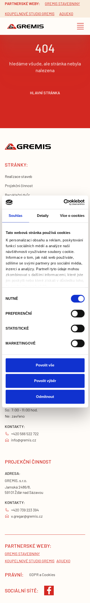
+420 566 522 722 (25, 433)
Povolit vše (45, 365)
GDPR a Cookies (42, 574)
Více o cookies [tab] (72, 216)
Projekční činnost (19, 185)
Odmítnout (45, 397)
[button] (80, 26)
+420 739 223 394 (25, 510)
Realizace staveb (18, 176)
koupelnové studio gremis (29, 13)
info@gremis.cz (23, 440)
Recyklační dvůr (17, 195)
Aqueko (66, 13)
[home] (24, 26)
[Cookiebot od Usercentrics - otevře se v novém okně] (64, 202)
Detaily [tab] (43, 216)
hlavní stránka (45, 92)
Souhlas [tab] (16, 216)
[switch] (77, 313)
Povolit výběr (45, 381)
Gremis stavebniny (62, 3)
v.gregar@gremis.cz (27, 516)
